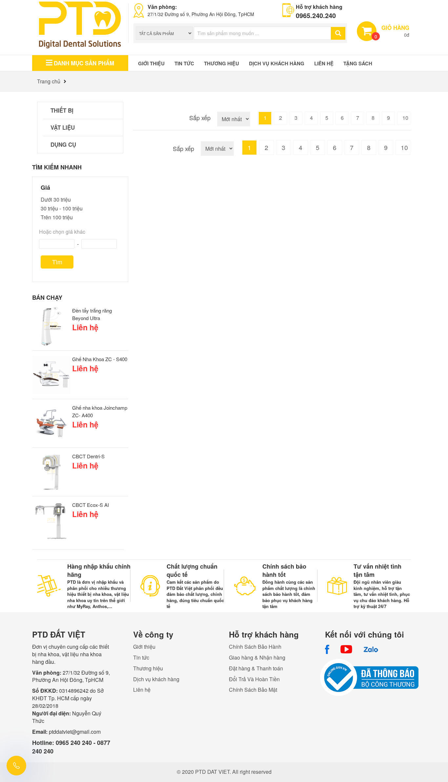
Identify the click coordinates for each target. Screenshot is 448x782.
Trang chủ (48, 81)
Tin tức (184, 63)
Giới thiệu (151, 63)
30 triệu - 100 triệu (62, 208)
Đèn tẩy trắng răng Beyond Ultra (92, 314)
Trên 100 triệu (57, 217)
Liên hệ (324, 63)
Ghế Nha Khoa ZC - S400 (99, 359)
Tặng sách (357, 63)
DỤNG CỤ (63, 144)
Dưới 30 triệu (56, 199)
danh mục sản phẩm (84, 63)
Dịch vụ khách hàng (276, 63)
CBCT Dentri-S (88, 456)
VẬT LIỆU (63, 127)
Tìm (57, 261)
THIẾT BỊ (62, 110)
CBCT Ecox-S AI (90, 504)
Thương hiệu (221, 63)
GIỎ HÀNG (395, 28)
